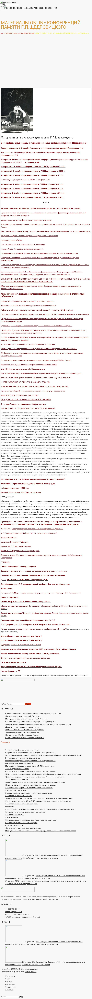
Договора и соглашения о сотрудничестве (23, 828)
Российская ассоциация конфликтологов (22, 758)
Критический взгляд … (14, 815)
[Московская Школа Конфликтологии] (46, 7)
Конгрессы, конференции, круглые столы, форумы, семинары (30, 820)
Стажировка (10, 987)
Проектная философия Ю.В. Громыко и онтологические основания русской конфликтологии (39, 253)
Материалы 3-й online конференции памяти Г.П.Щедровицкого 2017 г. (32, 189)
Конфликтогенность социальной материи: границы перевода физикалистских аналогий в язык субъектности (42, 295)
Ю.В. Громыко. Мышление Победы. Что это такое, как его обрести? (29, 533)
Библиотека (10, 984)
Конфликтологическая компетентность (21, 804)
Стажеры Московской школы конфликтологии (24, 738)
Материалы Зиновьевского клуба (19, 763)
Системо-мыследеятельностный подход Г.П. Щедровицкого (30, 722)
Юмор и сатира (11, 817)
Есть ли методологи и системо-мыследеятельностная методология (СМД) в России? (36, 360)
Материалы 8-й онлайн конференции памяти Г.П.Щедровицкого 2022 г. (33, 171)
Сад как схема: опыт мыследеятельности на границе (23, 245)
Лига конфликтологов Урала (17, 769)
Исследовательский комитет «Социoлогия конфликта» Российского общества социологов (43, 755)
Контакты (9, 990)
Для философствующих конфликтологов (22, 727)
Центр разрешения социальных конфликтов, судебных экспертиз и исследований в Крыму (43, 774)
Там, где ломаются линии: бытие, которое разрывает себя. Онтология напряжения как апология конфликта (45, 231)
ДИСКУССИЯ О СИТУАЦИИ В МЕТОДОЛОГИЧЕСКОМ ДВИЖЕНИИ (28, 408)
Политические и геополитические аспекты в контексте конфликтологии (35, 782)
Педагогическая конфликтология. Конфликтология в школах (30, 785)
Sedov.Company (31, 972)
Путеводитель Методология (66, 524)
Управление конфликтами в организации (22, 732)
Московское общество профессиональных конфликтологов (30, 761)
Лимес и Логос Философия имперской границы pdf (22, 249)
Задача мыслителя (8, 538)
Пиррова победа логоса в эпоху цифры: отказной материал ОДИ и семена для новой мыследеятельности (45, 314)
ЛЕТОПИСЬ (5, 562)
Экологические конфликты (16, 780)
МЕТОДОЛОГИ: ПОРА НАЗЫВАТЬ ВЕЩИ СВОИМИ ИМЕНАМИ (26, 400)
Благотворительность (14, 825)
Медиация (9, 807)
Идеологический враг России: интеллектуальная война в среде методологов (33, 391)
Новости (8, 982)
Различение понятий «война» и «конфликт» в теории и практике (27, 301)
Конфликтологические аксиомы (18, 796)
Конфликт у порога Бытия (12, 240)
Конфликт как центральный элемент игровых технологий (29, 788)
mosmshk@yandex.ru (13, 912)
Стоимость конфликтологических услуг (21, 750)
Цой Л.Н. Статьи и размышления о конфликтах (24, 730)
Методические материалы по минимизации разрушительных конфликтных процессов (40, 831)
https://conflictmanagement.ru (17, 914)
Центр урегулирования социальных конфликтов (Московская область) (34, 777)
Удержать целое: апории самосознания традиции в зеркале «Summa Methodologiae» (36, 326)
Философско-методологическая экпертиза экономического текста (29, 365)
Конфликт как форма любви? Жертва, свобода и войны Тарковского (29, 236)
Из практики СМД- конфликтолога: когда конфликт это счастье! (28, 344)
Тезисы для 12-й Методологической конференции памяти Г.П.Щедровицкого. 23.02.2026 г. (39, 349)
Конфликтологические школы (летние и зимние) (25, 812)
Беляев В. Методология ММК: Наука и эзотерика (21, 492)
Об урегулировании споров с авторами (21, 823)
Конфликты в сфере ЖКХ (15, 790)
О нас (7, 979)
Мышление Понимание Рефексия (14, 542)
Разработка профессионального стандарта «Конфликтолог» (30, 753)
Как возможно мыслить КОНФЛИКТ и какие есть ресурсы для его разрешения (38, 801)
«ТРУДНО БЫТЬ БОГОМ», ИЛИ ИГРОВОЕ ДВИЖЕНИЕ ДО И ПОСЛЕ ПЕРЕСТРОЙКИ (34, 387)
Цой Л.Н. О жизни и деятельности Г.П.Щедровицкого (23, 369)
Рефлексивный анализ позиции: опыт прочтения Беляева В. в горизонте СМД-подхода (37, 310)
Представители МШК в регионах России (22, 735)
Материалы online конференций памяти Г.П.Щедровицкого (29, 766)
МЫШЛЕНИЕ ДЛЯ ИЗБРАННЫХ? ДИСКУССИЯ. (20, 395)
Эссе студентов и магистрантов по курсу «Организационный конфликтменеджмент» (40, 809)
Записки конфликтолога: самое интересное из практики (28, 793)
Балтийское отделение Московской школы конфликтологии (30, 771)
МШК (17, 969)
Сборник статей (32, 162)
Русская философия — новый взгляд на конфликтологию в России (33, 713)
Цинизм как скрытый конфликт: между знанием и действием (26, 220)
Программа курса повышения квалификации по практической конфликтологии (38, 724)
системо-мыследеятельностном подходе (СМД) (43, 479)
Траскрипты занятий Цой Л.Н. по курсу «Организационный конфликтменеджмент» (39, 798)
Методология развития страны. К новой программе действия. (37, 529)
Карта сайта (10, 976)
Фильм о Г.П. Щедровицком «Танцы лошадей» (20, 551)
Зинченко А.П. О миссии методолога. (16, 546)
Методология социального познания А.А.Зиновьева (26, 719)
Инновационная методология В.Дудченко (22, 716)
